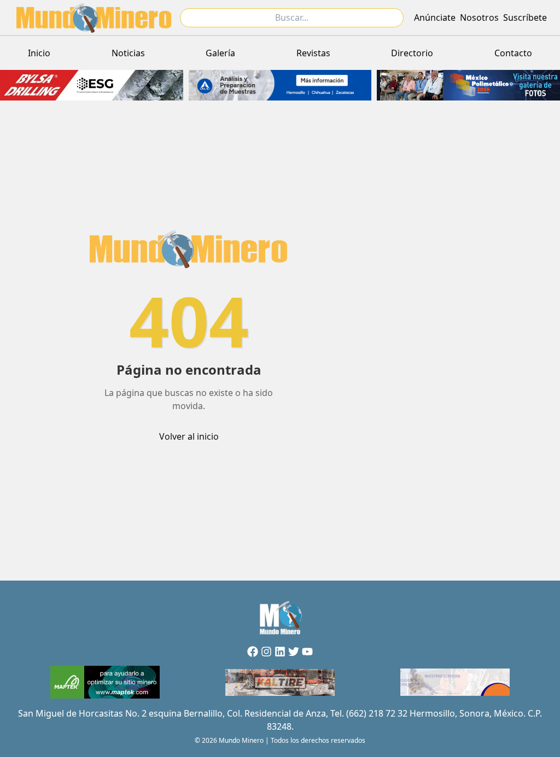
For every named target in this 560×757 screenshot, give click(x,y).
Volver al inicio (189, 436)
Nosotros (479, 17)
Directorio (412, 53)
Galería (220, 53)
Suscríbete (525, 17)
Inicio (39, 53)
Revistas (313, 53)
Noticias (128, 53)
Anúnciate (435, 17)
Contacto (513, 53)
